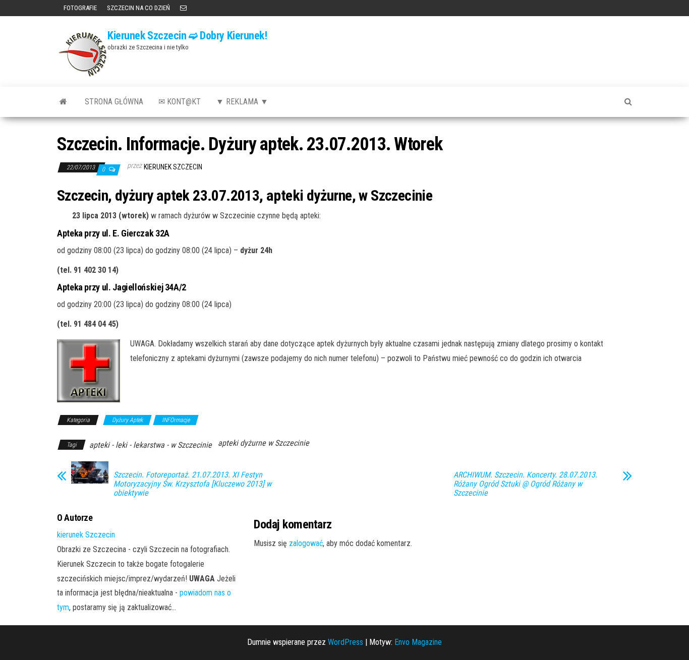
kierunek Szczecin (173, 167)
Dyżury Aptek (127, 420)
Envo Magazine (418, 642)
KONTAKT (183, 8)
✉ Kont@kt (179, 101)
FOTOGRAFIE (79, 8)
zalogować (306, 543)
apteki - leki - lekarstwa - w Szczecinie (150, 445)
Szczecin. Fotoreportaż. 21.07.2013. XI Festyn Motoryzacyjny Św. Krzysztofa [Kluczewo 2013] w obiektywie (192, 484)
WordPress (345, 642)
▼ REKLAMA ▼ (242, 101)
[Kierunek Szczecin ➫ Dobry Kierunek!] (63, 102)
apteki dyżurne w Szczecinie (263, 443)
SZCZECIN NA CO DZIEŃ (138, 8)
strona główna (114, 101)
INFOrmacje (176, 420)
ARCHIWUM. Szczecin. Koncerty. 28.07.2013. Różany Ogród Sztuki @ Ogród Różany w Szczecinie (525, 484)
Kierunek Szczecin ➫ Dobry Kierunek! (187, 35)
